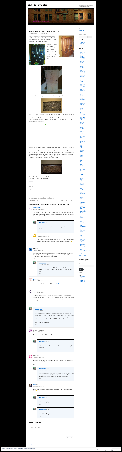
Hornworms (82, 187)
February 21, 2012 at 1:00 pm (38, 280)
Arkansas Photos (82, 141)
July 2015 (81, 77)
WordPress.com (82, 281)
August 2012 (82, 122)
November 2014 (82, 88)
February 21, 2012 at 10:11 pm (44, 343)
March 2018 (82, 51)
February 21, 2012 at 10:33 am (44, 264)
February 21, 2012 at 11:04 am (43, 236)
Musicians (81, 206)
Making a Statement (83, 196)
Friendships (82, 176)
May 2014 (81, 95)
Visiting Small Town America (85, 250)
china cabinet (59, 197)
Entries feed (82, 279)
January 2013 (82, 115)
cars (80, 152)
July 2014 (81, 93)
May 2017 (81, 53)
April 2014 (81, 96)
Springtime (81, 229)
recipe (81, 220)
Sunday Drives (82, 230)
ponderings (82, 215)
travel (81, 241)
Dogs (81, 162)
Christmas (81, 155)
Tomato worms (82, 239)
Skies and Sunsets (83, 226)
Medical (81, 198)
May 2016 (81, 65)
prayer (81, 216)
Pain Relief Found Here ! (34, 28)
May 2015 (81, 80)
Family (81, 170)
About (34, 24)
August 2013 (82, 107)
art (80, 142)
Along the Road (82, 136)
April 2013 (81, 112)
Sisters (81, 225)
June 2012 (81, 124)
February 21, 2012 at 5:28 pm (38, 292)
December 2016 (82, 58)
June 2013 (81, 109)
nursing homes (82, 207)
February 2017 (82, 57)
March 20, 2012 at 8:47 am (44, 410)
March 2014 (82, 98)
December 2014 (82, 86)
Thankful (81, 236)
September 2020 (82, 49)
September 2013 (82, 105)
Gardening (81, 178)
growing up (82, 183)
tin (43, 198)
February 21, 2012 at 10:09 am (39, 250)
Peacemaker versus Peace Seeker (85, 44)
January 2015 (82, 85)
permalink (52, 198)
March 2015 (82, 82)
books (81, 149)
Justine (35, 279)
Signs (81, 223)
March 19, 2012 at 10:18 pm (38, 386)
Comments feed (82, 280)
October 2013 (82, 104)
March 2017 (82, 56)
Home (30, 24)
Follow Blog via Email (84, 259)
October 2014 (82, 89)
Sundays (81, 231)
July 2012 (81, 123)
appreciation (82, 140)
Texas (81, 235)
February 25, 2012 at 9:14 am (44, 370)
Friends (81, 175)
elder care (81, 165)
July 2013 (81, 108)
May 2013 (81, 110)
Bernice (81, 147)
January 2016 (82, 70)
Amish (81, 137)
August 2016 (82, 61)
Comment (69, 437)
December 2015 (82, 71)
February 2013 (82, 114)
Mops (81, 203)
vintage (81, 249)
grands (81, 180)
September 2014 (82, 90)
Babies (81, 145)
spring (81, 227)
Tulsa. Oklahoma (82, 244)
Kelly (34, 384)
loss (80, 194)
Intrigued (81, 190)
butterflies (81, 151)
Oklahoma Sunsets (83, 211)
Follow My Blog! (82, 30)
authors (81, 143)
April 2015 (81, 81)
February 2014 (82, 99)
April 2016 (81, 66)
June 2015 (81, 79)
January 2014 (82, 100)
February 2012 (82, 129)
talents (81, 234)
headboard (70, 197)
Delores (81, 160)
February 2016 (82, 68)
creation (81, 157)
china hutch (65, 197)
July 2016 (81, 62)
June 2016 (81, 63)
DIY (39, 197)
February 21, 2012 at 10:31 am (44, 224)
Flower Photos (82, 171)
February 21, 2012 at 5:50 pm (40, 310)
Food (81, 173)
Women (81, 253)
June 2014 (81, 94)
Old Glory (81, 212)
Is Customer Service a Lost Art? (67, 28)
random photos (82, 218)
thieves (81, 237)
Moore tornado (82, 202)
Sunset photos (82, 232)
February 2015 (82, 84)
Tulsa (81, 243)
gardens (81, 179)
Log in (81, 277)
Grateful (81, 182)
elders (81, 166)
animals (81, 138)
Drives (81, 164)
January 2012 (82, 131)
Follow (81, 269)
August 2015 (82, 76)
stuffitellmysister (45, 33)
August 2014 (82, 91)
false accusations (82, 169)
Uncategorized (43, 197)
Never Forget (82, 43)
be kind (81, 146)
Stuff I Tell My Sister (83, 255)
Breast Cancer (82, 150)
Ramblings (81, 217)
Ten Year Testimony (83, 41)
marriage (81, 197)
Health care (82, 184)
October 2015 (82, 74)
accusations (82, 135)
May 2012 (81, 126)
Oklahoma (81, 208)
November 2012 (82, 118)
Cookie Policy (24, 449)
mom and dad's (82, 201)
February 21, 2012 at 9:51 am (38, 209)
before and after (54, 197)
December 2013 (82, 101)
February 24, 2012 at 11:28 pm (39, 357)
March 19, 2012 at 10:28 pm (44, 399)
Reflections (82, 221)
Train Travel (82, 240)
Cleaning (81, 156)
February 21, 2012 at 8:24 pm (38, 331)
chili (80, 154)
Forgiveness (82, 174)
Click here (80, 32)
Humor (81, 188)
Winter (81, 251)
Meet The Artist (82, 199)
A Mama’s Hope (82, 42)
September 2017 (82, 52)
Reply (34, 217)
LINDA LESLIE (37, 208)
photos (81, 213)
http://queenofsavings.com (62, 283)
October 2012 (82, 119)
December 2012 (82, 117)
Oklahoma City (82, 210)
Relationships (82, 222)
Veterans (81, 248)
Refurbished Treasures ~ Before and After (44, 32)
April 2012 (81, 127)
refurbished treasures (38, 198)
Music (81, 204)
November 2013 (82, 103)
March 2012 (82, 128)
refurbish (32, 198)
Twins (81, 245)
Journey (81, 192)
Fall (80, 168)
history (81, 185)
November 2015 (82, 72)
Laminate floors (82, 193)
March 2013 (82, 113)
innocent (81, 189)
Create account (82, 276)
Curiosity (81, 159)
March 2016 (82, 67)
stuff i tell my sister (37, 4)
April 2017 (81, 54)
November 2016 (82, 60)
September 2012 (82, 121)
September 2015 (82, 75)
